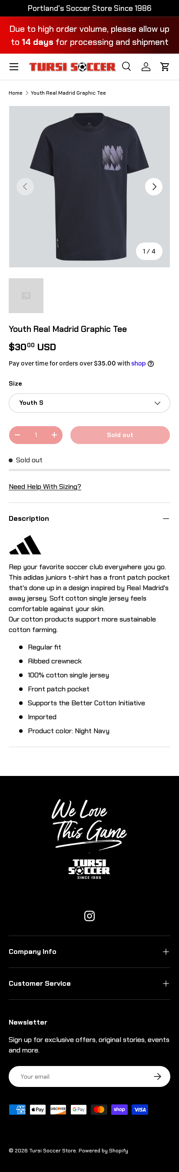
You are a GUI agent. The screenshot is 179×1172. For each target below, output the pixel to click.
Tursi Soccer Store (52, 1150)
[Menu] (13, 66)
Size (15, 383)
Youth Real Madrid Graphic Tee (68, 92)
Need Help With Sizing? (45, 486)
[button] (165, 66)
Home (16, 92)
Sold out (120, 435)
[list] (89, 186)
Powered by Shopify (103, 1150)
